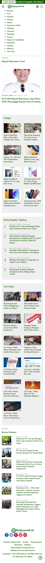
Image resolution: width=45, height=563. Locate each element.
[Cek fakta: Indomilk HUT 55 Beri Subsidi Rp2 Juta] (32, 362)
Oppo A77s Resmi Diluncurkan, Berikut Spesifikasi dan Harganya (12, 203)
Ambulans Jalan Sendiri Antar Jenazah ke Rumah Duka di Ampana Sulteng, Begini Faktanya (32, 350)
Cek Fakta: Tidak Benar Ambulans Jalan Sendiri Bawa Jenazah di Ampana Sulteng (12, 350)
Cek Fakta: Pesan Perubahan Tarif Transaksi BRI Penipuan (10, 372)
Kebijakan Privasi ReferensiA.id (22, 550)
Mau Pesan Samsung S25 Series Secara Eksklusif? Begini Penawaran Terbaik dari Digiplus (32, 137)
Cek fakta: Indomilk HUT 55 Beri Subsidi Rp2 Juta (32, 372)
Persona (5, 95)
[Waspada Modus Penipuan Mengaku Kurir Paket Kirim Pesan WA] (32, 318)
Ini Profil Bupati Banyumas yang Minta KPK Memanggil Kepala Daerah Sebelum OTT (22, 101)
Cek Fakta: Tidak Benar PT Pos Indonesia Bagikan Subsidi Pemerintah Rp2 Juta (31, 394)
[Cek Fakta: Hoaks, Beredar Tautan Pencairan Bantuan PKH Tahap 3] (12, 384)
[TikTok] (34, 535)
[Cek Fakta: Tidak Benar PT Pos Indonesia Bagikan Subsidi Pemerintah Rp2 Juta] (32, 384)
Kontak (25, 542)
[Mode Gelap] (37, 7)
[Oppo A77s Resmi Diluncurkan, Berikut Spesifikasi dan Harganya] (12, 194)
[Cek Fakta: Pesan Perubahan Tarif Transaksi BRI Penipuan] (12, 362)
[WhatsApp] (30, 535)
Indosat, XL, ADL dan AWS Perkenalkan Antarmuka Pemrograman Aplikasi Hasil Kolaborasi (12, 159)
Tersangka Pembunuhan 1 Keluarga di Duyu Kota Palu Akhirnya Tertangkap (24, 251)
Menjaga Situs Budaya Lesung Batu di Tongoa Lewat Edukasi (23, 261)
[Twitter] (11, 535)
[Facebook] (7, 535)
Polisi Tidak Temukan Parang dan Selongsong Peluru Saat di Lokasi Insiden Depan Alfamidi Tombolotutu (29, 465)
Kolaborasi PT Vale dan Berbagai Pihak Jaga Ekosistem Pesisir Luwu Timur (24, 227)
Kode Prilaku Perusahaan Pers (22, 548)
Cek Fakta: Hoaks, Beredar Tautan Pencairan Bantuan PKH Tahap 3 (11, 394)
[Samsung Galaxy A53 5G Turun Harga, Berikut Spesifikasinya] (32, 172)
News (11, 95)
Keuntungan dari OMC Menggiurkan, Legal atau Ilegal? (11, 306)
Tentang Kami (36, 542)
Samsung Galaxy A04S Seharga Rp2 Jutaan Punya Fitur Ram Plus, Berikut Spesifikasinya (32, 203)
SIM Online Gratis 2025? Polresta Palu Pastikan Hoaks (31, 306)
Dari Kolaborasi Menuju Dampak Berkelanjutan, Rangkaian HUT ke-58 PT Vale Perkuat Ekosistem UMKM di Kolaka (25, 239)
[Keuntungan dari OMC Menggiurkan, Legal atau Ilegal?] (12, 296)
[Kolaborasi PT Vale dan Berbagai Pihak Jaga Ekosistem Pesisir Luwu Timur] (6, 440)
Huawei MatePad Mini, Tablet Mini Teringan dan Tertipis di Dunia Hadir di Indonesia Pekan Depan (12, 137)
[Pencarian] (41, 7)
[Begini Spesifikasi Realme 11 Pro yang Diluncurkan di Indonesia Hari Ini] (32, 150)
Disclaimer (18, 545)
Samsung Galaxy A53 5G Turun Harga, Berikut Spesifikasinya (32, 181)
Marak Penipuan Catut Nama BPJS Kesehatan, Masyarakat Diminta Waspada (12, 328)
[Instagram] (20, 535)
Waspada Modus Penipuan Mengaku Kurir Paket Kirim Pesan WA (31, 328)
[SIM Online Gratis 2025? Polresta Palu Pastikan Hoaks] (32, 296)
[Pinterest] (16, 535)
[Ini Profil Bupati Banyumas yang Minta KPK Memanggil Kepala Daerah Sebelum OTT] (22, 80)
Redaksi (27, 545)
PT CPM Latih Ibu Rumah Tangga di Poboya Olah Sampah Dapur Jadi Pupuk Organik (29, 478)
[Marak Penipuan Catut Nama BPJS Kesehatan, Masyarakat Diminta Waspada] (12, 318)
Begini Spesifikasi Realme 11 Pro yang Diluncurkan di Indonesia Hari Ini (31, 159)
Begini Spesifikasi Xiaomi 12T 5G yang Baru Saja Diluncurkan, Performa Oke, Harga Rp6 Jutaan (12, 181)
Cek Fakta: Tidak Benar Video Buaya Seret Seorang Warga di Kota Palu (12, 415)
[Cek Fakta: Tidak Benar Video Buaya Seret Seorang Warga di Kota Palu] (12, 406)
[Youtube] (25, 535)
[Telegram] (39, 535)
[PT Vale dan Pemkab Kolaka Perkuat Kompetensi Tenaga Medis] (6, 452)
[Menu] (3, 6)
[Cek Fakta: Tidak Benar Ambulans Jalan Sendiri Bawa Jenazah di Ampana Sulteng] (12, 340)
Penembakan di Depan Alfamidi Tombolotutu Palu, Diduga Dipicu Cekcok (22, 272)
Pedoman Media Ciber (12, 542)
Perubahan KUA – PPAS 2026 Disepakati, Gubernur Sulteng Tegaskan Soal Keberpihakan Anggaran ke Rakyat (27, 491)
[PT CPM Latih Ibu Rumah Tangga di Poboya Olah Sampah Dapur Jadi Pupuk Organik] (6, 478)
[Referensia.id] (15, 6)
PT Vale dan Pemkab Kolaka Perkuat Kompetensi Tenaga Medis (29, 452)
